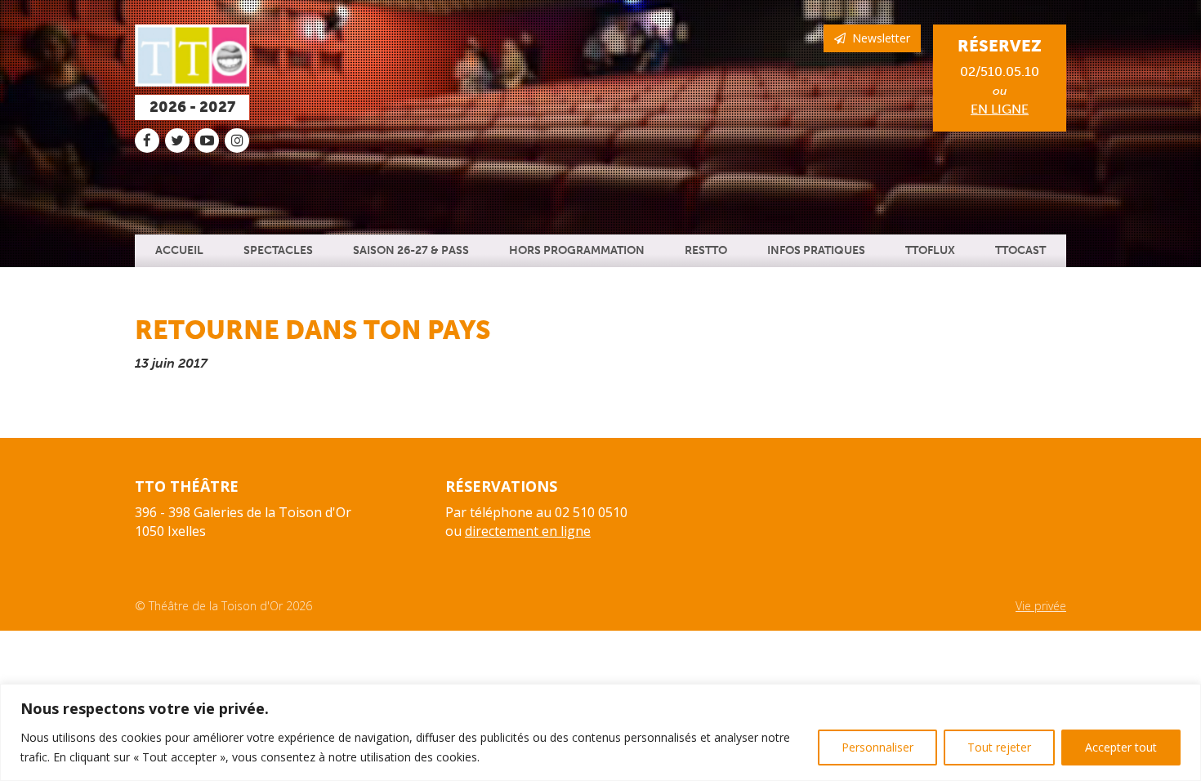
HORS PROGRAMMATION (577, 250)
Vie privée (1041, 606)
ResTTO (706, 250)
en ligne (1000, 109)
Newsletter (878, 38)
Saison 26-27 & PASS (411, 250)
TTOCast (1020, 250)
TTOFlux (930, 250)
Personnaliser (877, 747)
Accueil (179, 250)
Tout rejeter (999, 747)
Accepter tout (1121, 747)
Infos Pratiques (816, 250)
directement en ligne (528, 531)
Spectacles (278, 250)
